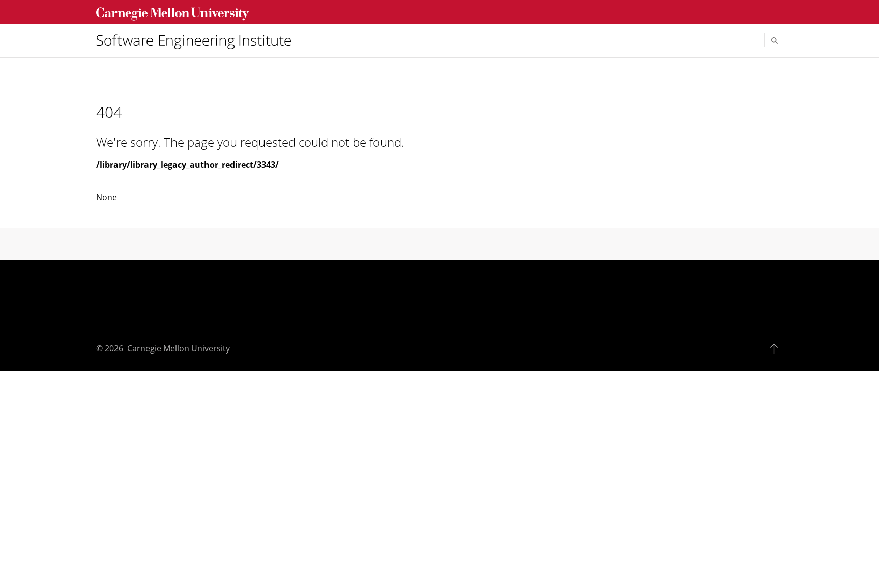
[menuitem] (198, 40)
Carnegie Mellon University (178, 348)
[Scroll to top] (776, 348)
